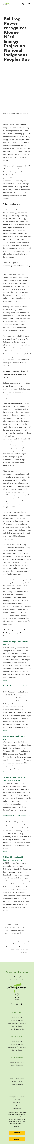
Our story (17, 1100)
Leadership (17, 1103)
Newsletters (17, 1108)
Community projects (17, 1062)
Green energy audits (17, 1079)
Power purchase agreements (17, 1023)
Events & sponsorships (17, 1029)
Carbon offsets (17, 1026)
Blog (16, 1105)
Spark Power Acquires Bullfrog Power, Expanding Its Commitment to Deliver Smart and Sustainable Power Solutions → (17, 947)
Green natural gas (17, 1020)
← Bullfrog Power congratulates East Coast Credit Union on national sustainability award (14, 928)
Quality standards (17, 1084)
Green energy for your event (17, 1047)
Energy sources (17, 1081)
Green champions (17, 1065)
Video (5, 680)
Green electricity (17, 1017)
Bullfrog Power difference (17, 1097)
